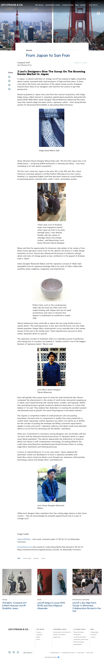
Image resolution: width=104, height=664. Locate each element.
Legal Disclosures (54, 652)
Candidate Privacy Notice (68, 652)
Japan (43, 558)
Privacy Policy (80, 652)
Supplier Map (56, 637)
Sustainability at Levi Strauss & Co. (62, 632)
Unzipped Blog (94, 632)
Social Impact (77, 634)
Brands (29, 50)
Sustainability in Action (52, 5)
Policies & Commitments (59, 634)
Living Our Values (67, 5)
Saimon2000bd (23, 539)
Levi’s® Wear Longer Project (81, 639)
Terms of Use (89, 652)
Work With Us (93, 5)
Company (38, 632)
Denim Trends (27, 558)
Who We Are (39, 5)
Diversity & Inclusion (79, 632)
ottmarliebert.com (24, 547)
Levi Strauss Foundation (80, 637)
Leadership (39, 634)
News (77, 5)
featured (36, 558)
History (38, 639)
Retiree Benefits (78, 644)
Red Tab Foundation (79, 642)
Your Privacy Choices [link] (50, 657)
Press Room (93, 634)
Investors (83, 5)
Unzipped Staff (23, 62)
